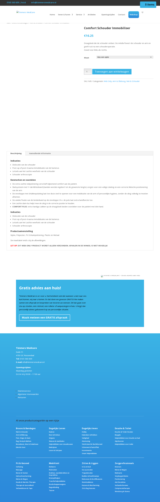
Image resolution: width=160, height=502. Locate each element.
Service (79, 15)
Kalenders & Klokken (89, 435)
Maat (86, 57)
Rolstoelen (53, 470)
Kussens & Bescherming (90, 485)
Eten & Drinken (54, 435)
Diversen (118, 467)
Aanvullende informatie (40, 153)
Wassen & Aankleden (56, 441)
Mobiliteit (54, 463)
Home (52, 15)
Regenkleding (54, 487)
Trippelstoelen (87, 473)
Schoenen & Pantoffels (90, 447)
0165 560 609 (26, 358)
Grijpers (52, 438)
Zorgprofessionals (124, 463)
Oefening (19, 467)
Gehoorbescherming (23, 476)
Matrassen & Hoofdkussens (92, 479)
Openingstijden (108, 15)
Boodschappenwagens (57, 484)
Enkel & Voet (20, 447)
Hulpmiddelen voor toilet (124, 444)
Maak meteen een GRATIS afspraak (44, 317)
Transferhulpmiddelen (57, 481)
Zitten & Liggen (90, 463)
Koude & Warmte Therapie (26, 482)
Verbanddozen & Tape (24, 488)
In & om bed (86, 467)
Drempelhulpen (54, 478)
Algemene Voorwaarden (28, 394)
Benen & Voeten (22, 473)
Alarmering (86, 441)
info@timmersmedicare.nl (33, 362)
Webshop (134, 14)
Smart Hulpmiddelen (89, 453)
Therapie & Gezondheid (25, 485)
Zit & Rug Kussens (88, 488)
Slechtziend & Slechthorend (92, 444)
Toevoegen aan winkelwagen (112, 71)
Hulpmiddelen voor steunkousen (61, 444)
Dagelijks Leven (57, 428)
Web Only (108, 81)
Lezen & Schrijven (55, 450)
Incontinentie (87, 450)
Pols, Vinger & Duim (23, 438)
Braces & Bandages (26, 428)
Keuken (51, 432)
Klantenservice (24, 391)
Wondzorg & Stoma (122, 491)
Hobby (84, 432)
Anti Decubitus (120, 482)
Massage (19, 470)
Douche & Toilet (123, 428)
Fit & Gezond (22, 463)
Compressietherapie (122, 488)
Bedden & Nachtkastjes (90, 476)
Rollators (52, 467)
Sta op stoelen (87, 470)
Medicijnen (53, 447)
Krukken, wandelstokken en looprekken (59, 474)
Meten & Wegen (22, 479)
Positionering (120, 479)
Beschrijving (16, 153)
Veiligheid (85, 438)
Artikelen (92, 15)
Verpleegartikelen (121, 476)
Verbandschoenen (121, 485)
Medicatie (118, 473)
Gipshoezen (119, 441)
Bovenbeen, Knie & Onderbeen (27, 444)
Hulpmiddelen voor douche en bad (127, 438)
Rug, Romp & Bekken (23, 441)
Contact (121, 15)
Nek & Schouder (133, 81)
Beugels (118, 435)
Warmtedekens (87, 482)
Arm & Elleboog (119, 81)
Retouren (22, 397)
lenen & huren (64, 15)
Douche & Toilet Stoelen (124, 432)
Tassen (51, 490)
